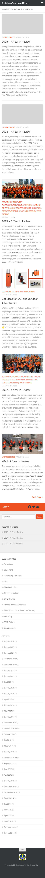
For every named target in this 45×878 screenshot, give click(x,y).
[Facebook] (29, 506)
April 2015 (8, 775)
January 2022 (9, 670)
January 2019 (9, 693)
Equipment (17, 202)
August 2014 (9, 798)
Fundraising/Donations (12, 205)
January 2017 (9, 717)
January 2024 (9, 653)
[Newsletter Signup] (41, 506)
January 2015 (9, 781)
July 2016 (7, 740)
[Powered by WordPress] (14, 865)
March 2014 (8, 821)
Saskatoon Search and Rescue (16, 3)
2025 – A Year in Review (16, 41)
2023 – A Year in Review (16, 221)
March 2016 (8, 746)
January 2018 (9, 705)
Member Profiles (10, 587)
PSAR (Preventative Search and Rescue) (19, 211)
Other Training (8, 208)
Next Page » (37, 497)
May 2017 (8, 711)
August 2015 (9, 763)
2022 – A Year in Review (16, 390)
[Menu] (42, 3)
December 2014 (10, 786)
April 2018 (8, 699)
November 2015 (10, 757)
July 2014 (7, 804)
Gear (14, 292)
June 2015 (8, 769)
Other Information (31, 205)
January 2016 (9, 752)
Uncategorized (8, 37)
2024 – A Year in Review (16, 131)
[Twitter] (33, 506)
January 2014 (9, 833)
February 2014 (10, 827)
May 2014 (8, 810)
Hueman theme (35, 865)
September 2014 (10, 792)
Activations (7, 202)
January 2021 (9, 676)
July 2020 (7, 682)
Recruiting (8, 616)
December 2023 (10, 659)
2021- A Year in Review (15, 461)
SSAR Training (26, 383)
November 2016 (10, 728)
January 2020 (9, 688)
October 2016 (9, 734)
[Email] (37, 506)
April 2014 (8, 815)
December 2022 (10, 664)
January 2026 (9, 641)
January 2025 (9, 647)
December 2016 (10, 723)
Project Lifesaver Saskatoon (28, 208)
